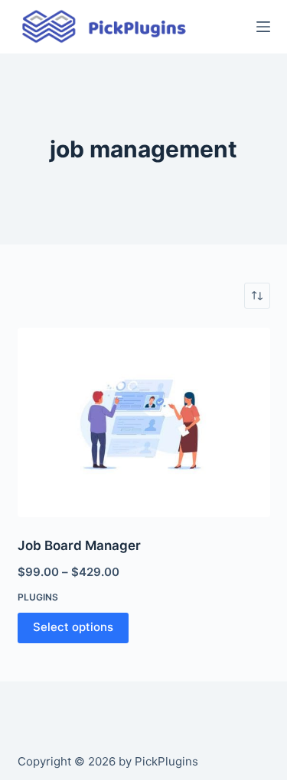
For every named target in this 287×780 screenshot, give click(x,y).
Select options (73, 627)
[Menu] (263, 27)
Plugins (38, 597)
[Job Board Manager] (144, 422)
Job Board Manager (79, 545)
